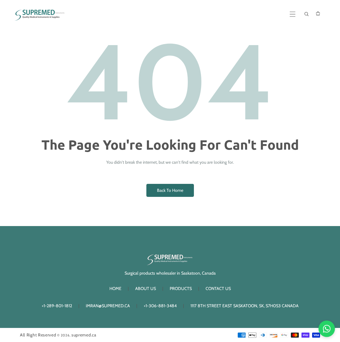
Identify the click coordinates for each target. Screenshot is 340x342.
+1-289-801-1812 (57, 305)
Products (181, 288)
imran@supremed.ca (108, 305)
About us (145, 288)
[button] (293, 14)
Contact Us (218, 288)
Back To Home (170, 190)
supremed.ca (83, 334)
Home (115, 288)
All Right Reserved (38, 334)
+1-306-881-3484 (160, 305)
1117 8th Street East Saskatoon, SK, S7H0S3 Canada (244, 305)
